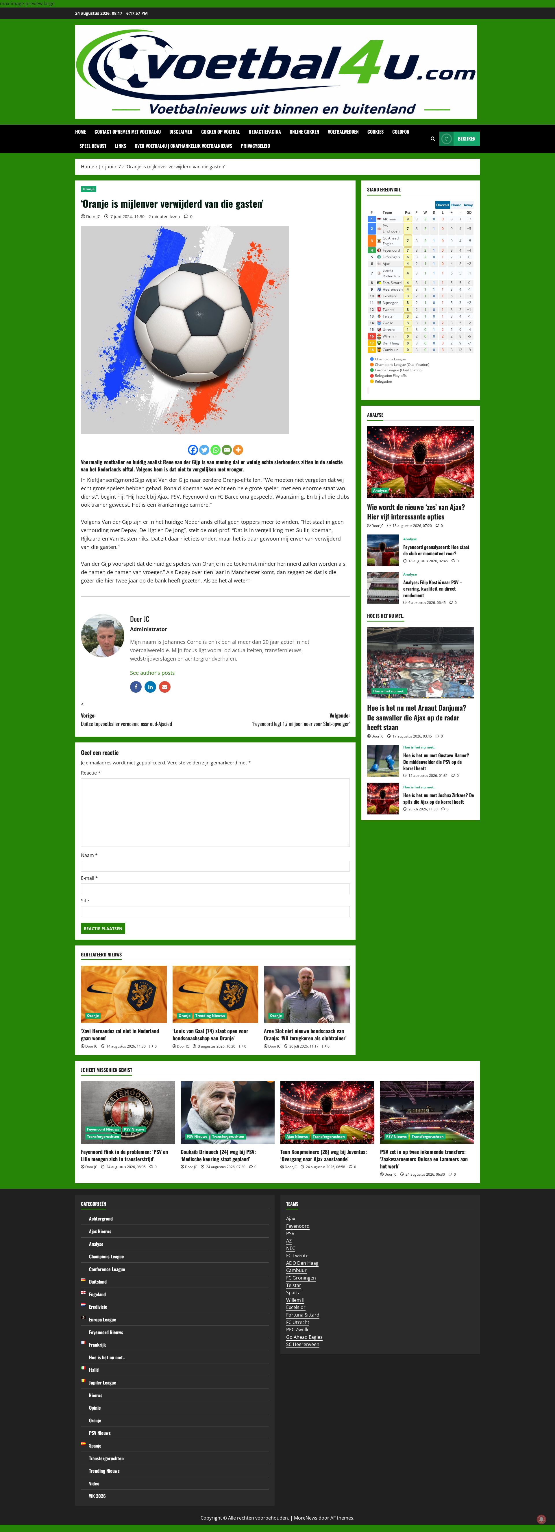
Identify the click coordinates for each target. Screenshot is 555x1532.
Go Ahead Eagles (304, 1337)
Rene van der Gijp (181, 462)
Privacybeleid (255, 145)
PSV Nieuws (134, 1129)
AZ (289, 1241)
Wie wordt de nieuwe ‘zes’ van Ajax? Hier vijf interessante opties (416, 512)
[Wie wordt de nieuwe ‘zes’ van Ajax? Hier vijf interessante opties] (420, 462)
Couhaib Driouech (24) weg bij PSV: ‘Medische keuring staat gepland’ (218, 1155)
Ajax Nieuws (297, 1136)
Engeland (97, 1294)
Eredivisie (98, 1306)
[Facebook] (193, 450)
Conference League (107, 1269)
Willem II (295, 1300)
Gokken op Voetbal (220, 131)
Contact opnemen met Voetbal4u (128, 131)
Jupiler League (102, 1382)
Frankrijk (97, 1344)
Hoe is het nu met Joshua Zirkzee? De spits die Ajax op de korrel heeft (383, 798)
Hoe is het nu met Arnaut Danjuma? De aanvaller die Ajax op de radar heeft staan (416, 717)
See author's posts (152, 672)
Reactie (91, 773)
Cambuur (296, 1270)
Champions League (106, 1256)
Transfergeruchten (103, 1136)
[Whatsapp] (215, 450)
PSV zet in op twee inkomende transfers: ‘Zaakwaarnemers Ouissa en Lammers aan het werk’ (424, 1159)
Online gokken (304, 131)
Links (120, 145)
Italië (94, 1369)
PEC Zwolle (298, 1329)
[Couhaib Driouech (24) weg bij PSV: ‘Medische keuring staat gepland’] (228, 1112)
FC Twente (297, 1255)
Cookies (375, 131)
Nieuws (95, 1395)
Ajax (290, 1218)
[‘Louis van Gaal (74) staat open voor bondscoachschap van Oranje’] (215, 994)
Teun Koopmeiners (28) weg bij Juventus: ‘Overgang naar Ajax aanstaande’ (323, 1155)
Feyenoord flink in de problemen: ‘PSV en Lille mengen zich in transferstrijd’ (124, 1155)
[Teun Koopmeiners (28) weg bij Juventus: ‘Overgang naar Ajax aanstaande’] (327, 1112)
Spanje (95, 1445)
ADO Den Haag (302, 1263)
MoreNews (305, 1518)
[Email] (227, 450)
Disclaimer (181, 131)
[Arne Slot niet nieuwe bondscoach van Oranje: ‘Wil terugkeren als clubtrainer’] (307, 994)
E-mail (89, 878)
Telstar (293, 1285)
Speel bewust (92, 145)
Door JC (93, 216)
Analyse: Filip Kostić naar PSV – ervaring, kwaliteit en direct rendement (383, 588)
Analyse (380, 490)
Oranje (89, 189)
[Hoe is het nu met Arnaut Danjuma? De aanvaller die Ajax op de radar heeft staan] (420, 662)
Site (85, 900)
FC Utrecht (297, 1322)
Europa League (102, 1319)
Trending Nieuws (210, 1015)
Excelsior (296, 1307)
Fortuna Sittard (302, 1315)
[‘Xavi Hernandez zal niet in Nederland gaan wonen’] (124, 994)
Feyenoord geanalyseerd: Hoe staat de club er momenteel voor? (383, 550)
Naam (89, 855)
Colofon (400, 131)
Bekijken (467, 138)
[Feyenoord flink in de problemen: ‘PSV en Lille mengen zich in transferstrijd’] (128, 1112)
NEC (290, 1248)
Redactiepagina (265, 131)
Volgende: (301, 719)
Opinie (95, 1407)
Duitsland (98, 1281)
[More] (238, 450)
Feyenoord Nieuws (103, 1129)
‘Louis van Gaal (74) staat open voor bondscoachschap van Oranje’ (210, 1034)
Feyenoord (298, 1226)
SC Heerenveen (302, 1344)
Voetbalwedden (343, 131)
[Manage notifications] (541, 1519)
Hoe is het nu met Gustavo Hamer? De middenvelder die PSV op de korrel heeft (383, 761)
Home (80, 131)
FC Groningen (301, 1278)
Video (94, 1483)
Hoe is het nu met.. (389, 691)
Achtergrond (101, 1218)
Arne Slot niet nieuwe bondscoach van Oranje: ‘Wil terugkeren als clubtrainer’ (305, 1034)
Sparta (293, 1292)
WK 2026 (97, 1495)
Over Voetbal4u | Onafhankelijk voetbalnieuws (183, 145)
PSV (290, 1233)
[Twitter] (204, 450)
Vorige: (126, 719)
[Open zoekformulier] (433, 138)
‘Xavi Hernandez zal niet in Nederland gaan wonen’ (120, 1034)
